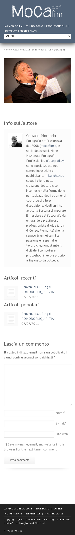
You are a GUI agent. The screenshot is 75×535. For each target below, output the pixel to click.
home (7, 49)
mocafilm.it (49, 146)
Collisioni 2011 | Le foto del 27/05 (32, 49)
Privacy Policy (13, 530)
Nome (60, 413)
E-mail (61, 423)
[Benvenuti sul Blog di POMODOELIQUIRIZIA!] (11, 292)
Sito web (62, 434)
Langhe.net (56, 175)
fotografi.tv (55, 160)
